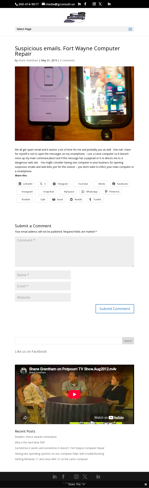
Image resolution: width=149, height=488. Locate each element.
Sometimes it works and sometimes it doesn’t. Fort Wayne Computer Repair (59, 448)
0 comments (67, 60)
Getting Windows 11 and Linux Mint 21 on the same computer (51, 459)
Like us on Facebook (31, 351)
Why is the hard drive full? (30, 442)
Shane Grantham (28, 60)
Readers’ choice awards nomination (36, 436)
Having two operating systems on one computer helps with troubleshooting (59, 453)
